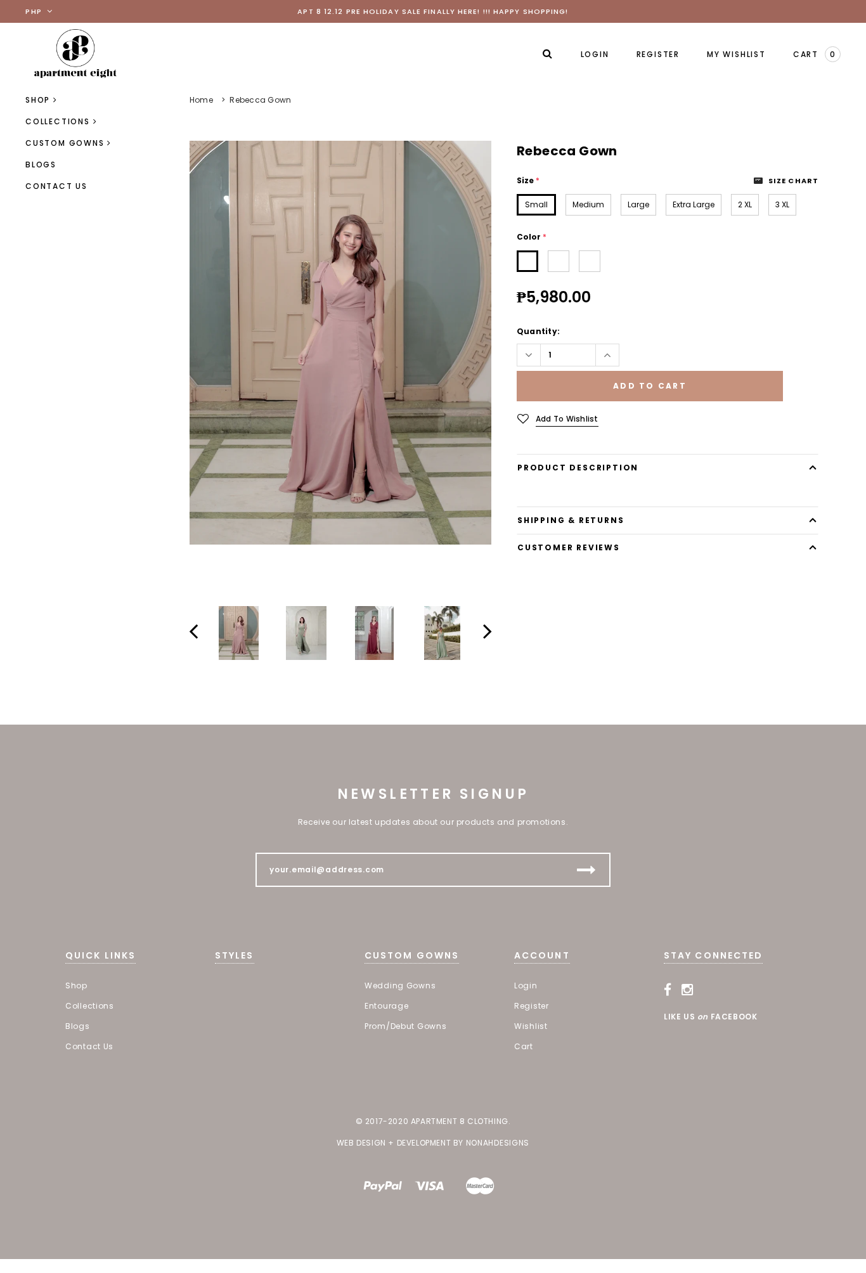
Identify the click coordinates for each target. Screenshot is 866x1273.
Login (595, 54)
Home (201, 99)
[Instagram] (688, 990)
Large (638, 204)
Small (536, 204)
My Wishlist (736, 54)
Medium (588, 204)
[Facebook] (668, 990)
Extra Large (693, 204)
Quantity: (538, 331)
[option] (340, 343)
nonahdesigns (498, 1142)
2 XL (745, 204)
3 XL (782, 204)
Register (658, 54)
